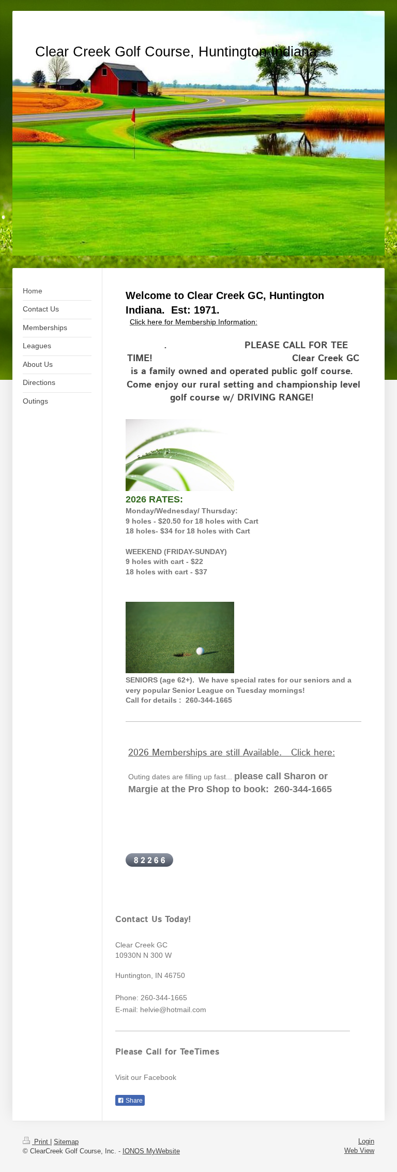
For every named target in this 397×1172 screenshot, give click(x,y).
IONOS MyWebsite (151, 1151)
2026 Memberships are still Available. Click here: (231, 753)
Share (133, 1100)
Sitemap (66, 1142)
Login (366, 1141)
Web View (359, 1150)
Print (41, 1142)
